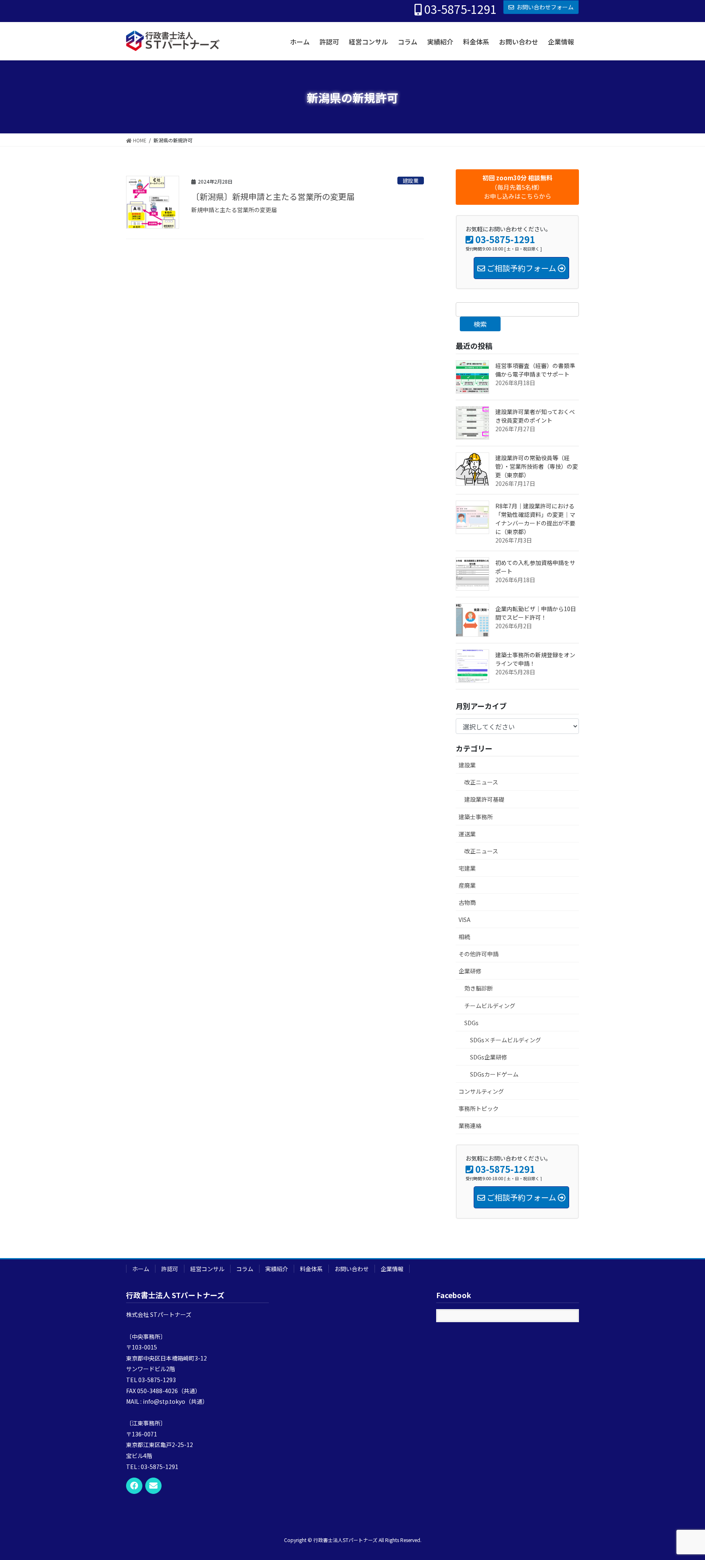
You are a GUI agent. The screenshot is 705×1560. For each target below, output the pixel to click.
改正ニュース (481, 782)
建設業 (411, 180)
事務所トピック (479, 1108)
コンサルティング (481, 1091)
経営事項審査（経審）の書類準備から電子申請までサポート (535, 369)
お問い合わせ (352, 1269)
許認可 (169, 1269)
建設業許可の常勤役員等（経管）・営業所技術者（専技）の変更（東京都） (536, 466)
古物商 (467, 902)
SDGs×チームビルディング (505, 1040)
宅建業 (467, 868)
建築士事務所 (476, 817)
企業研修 (470, 971)
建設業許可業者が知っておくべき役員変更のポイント (535, 416)
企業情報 (392, 1269)
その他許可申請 (479, 954)
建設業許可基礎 (484, 799)
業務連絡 (470, 1125)
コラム (244, 1269)
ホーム (140, 1269)
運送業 (467, 834)
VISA (464, 919)
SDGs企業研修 (488, 1057)
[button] (517, 187)
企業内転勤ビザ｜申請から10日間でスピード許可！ (535, 613)
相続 (464, 937)
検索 (480, 324)
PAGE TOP (682, 1505)
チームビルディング (489, 1006)
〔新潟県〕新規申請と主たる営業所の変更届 (273, 196)
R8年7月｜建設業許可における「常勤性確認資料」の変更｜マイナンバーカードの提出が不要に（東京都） (535, 519)
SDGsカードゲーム (494, 1074)
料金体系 (311, 1269)
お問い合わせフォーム (545, 7)
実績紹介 (276, 1269)
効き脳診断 (478, 988)
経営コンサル (207, 1269)
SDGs (471, 1023)
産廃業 (467, 885)
